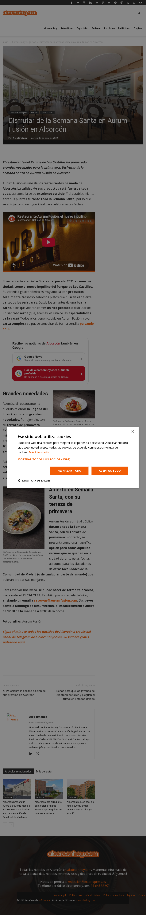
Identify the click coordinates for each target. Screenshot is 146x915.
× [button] (132, 431)
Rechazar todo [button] (69, 470)
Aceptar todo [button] (110, 470)
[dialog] (73, 457)
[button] (73, 459)
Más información (39, 452)
